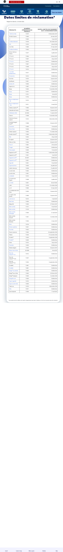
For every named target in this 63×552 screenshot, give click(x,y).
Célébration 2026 (13, 113)
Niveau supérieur (13, 227)
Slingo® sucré (12, 278)
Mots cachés (12, 206)
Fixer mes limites (57, 12)
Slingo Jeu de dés (13, 270)
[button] (4, 1)
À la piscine (12, 76)
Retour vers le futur (13, 250)
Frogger (11, 147)
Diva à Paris (12, 129)
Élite (10, 137)
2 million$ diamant (13, 41)
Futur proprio (12, 150)
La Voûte (11, 182)
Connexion (48, 6)
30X (10, 44)
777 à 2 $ (11, 61)
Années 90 (11, 83)
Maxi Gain (11, 201)
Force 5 (11, 144)
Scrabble (11, 268)
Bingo (10, 91)
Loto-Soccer (12, 198)
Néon (10, 224)
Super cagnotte (12, 281)
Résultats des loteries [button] (15, 2)
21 (9, 39)
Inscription (56, 6)
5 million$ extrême (13, 49)
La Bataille (11, 176)
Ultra (10, 289)
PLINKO (11, 240)
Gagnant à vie (13, 157)
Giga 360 (11, 163)
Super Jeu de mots (13, 283)
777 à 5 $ (11, 69)
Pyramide (11, 245)
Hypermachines (12, 165)
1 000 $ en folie (12, 33)
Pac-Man (11, 229)
